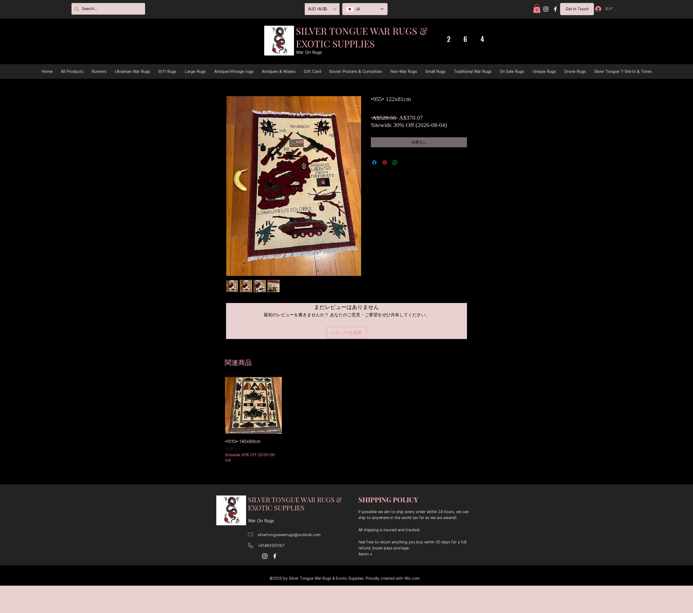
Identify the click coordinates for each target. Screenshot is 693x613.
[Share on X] (405, 162)
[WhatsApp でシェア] (395, 162)
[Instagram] (545, 9)
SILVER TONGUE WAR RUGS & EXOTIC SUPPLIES (361, 37)
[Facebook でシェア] (374, 162)
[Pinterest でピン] (384, 162)
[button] (537, 8)
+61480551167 (271, 545)
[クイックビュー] (253, 405)
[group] (346, 420)
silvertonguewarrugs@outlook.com (289, 535)
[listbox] (322, 9)
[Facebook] (555, 9)
